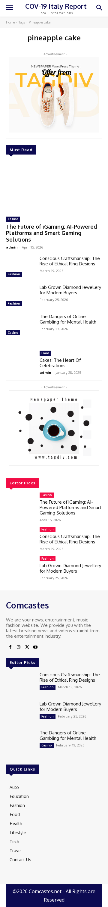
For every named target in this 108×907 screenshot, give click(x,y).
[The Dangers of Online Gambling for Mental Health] (20, 325)
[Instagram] (18, 647)
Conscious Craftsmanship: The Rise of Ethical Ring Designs (70, 261)
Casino (13, 219)
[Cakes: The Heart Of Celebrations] (20, 362)
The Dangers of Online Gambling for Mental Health (68, 319)
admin (12, 247)
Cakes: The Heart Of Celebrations (60, 362)
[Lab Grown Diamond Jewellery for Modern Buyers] (20, 296)
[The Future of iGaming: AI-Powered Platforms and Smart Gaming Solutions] (54, 186)
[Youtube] (35, 647)
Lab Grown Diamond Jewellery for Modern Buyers (70, 290)
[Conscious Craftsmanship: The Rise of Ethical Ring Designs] (20, 267)
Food (45, 353)
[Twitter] (27, 647)
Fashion (14, 274)
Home (10, 22)
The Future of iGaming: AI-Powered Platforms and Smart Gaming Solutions (51, 233)
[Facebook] (10, 647)
